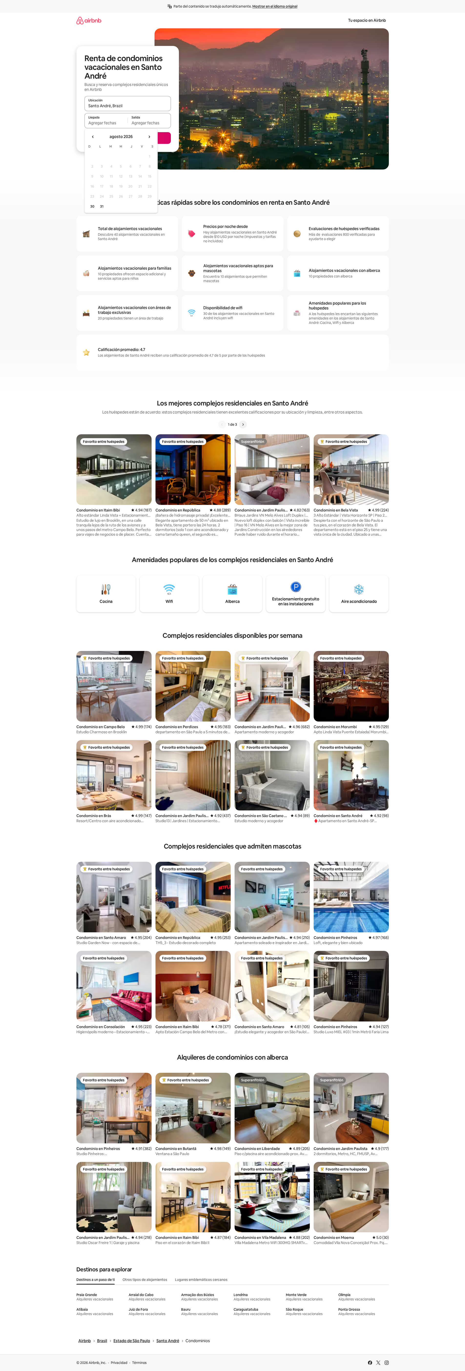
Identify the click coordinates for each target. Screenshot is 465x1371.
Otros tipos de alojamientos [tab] (145, 1279)
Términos (139, 1362)
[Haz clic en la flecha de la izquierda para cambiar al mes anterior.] (93, 136)
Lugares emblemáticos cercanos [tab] (201, 1279)
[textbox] (106, 123)
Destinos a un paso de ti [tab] (95, 1279)
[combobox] (127, 106)
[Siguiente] (243, 424)
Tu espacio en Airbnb (367, 20)
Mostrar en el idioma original (274, 6)
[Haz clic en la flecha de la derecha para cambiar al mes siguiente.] (149, 136)
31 (101, 206)
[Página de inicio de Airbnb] (88, 20)
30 (92, 206)
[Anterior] (222, 424)
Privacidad (119, 1362)
